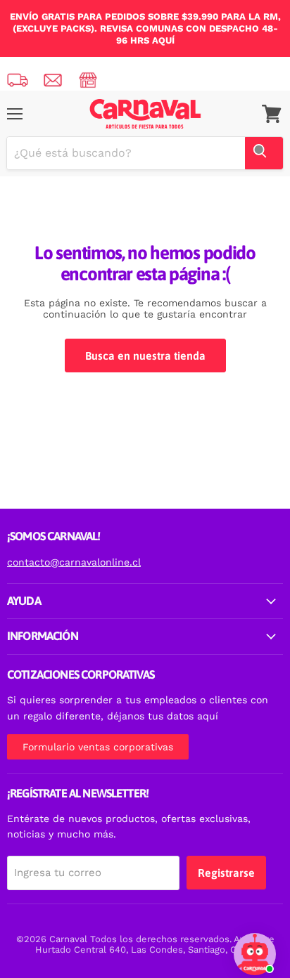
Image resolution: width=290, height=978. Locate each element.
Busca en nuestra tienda (145, 355)
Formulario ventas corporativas (98, 746)
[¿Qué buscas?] (264, 153)
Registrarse (226, 872)
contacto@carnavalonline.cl (74, 562)
